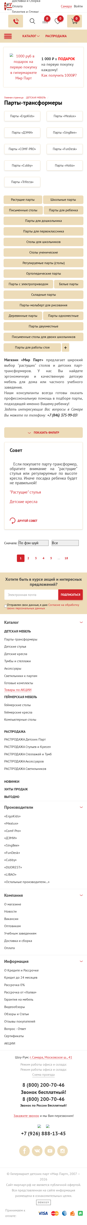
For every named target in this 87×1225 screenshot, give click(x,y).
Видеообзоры (14, 1007)
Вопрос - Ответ (15, 1029)
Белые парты (68, 284)
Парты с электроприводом (28, 284)
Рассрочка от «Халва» (20, 992)
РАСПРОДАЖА (15, 731)
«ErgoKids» (12, 816)
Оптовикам (12, 926)
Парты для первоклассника (43, 231)
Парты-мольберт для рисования (43, 305)
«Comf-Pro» (12, 831)
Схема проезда (43, 1074)
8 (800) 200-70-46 (43, 1085)
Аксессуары (12, 668)
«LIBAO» (10, 874)
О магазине (12, 904)
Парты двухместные (43, 326)
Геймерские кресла (18, 712)
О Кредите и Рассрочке (21, 970)
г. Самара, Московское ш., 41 (51, 1057)
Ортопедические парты (43, 273)
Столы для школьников (43, 242)
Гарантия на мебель (18, 999)
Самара (66, 6)
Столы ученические (43, 252)
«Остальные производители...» (27, 882)
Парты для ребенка (63, 210)
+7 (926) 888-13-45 (43, 1133)
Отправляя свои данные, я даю (43, 606)
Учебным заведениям (20, 933)
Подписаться (70, 595)
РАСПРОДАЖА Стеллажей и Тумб (28, 754)
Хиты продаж (16, 789)
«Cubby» (10, 860)
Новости (10, 911)
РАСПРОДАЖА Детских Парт (25, 739)
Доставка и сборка (18, 941)
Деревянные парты (23, 315)
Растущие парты (23, 199)
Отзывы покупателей (19, 1021)
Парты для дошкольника (43, 220)
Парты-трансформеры (20, 639)
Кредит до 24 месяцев (20, 977)
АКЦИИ (9, 1043)
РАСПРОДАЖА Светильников (25, 768)
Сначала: (10, 543)
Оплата (17, 6)
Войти (78, 6)
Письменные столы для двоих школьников (43, 337)
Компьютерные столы (20, 719)
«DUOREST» (13, 867)
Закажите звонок (26, 1116)
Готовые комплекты (18, 683)
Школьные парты (63, 199)
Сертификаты (14, 1036)
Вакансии (11, 919)
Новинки (11, 781)
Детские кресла (23, 501)
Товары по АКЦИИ (17, 690)
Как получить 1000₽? (59, 75)
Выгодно (11, 797)
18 (66, 558)
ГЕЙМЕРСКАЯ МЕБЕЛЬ (20, 697)
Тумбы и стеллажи (17, 661)
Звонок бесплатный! (43, 1092)
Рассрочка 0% (14, 985)
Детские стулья (15, 646)
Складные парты (43, 294)
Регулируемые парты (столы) (44, 263)
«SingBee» (11, 845)
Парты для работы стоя (32, 347)
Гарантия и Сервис (25, 11)
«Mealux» (11, 823)
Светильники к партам (20, 676)
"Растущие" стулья (25, 492)
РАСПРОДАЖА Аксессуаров (24, 761)
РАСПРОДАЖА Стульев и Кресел (27, 747)
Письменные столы (23, 210)
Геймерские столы (17, 705)
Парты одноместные (63, 315)
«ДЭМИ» (10, 838)
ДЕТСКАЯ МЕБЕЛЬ (17, 631)
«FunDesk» (12, 853)
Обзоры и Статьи (16, 1014)
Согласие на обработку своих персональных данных (43, 606)
